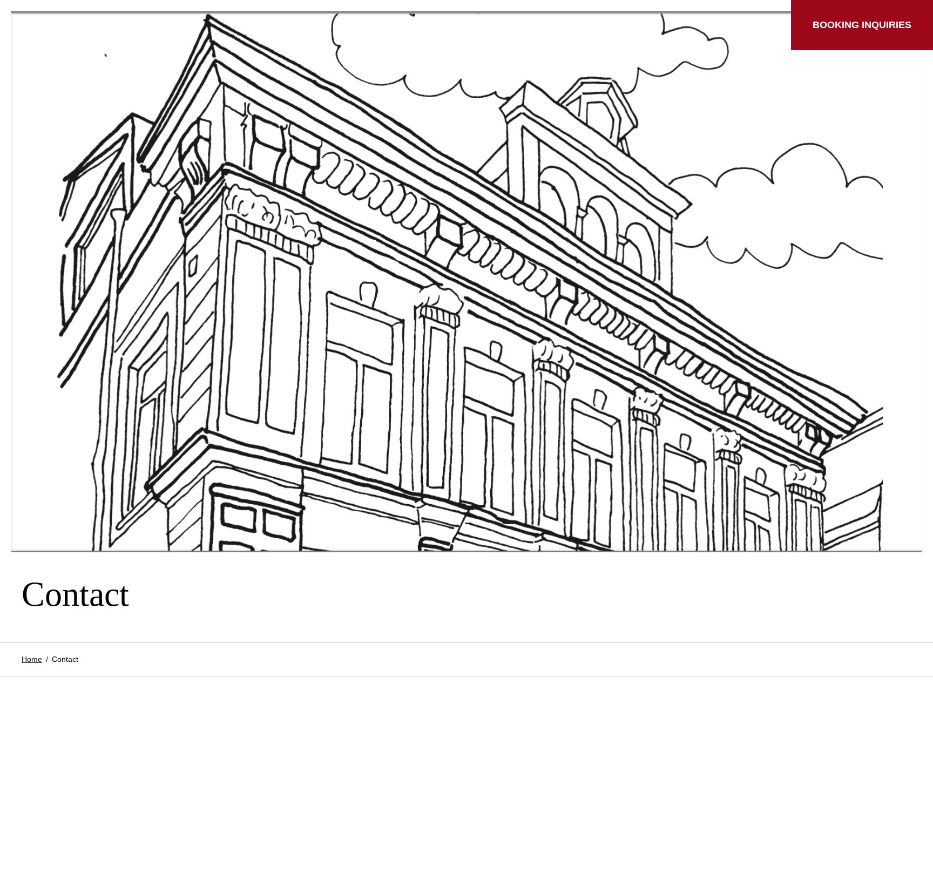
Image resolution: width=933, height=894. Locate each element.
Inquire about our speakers (79, 853)
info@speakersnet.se (67, 828)
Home (32, 659)
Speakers (69, 25)
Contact (530, 25)
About (469, 25)
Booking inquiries (862, 24)
